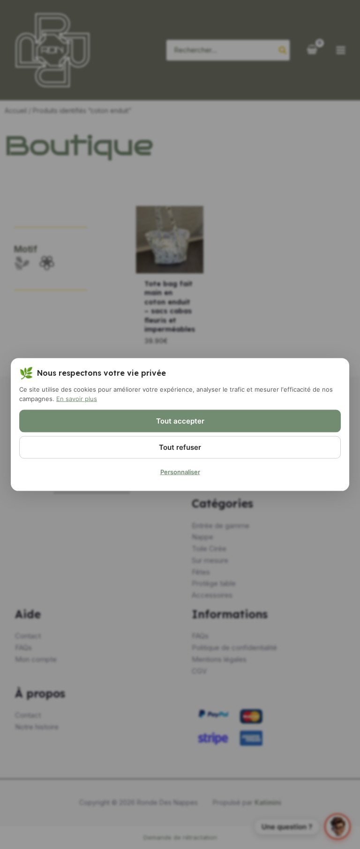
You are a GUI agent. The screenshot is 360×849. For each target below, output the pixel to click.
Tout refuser (180, 447)
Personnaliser (180, 472)
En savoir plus (76, 398)
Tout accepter (180, 421)
